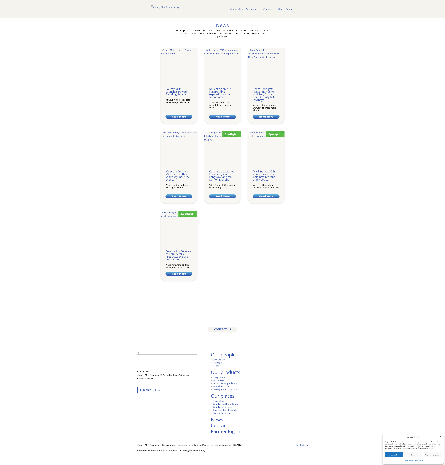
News (280, 9)
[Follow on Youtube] (144, 401)
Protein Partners (221, 413)
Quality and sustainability (226, 389)
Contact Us (222, 329)
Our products (252, 9)
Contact (290, 9)
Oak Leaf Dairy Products (225, 410)
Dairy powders (220, 377)
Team (216, 365)
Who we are (219, 359)
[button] (440, 437)
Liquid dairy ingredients (225, 383)
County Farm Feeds (222, 407)
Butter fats (218, 380)
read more (179, 116)
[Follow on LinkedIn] (139, 401)
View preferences (432, 455)
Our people (235, 9)
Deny (413, 455)
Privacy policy (418, 460)
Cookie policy (408, 460)
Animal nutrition (221, 386)
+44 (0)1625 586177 (150, 390)
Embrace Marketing (215, 450)
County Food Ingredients (225, 404)
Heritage (217, 362)
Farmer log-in (225, 431)
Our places (268, 9)
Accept (394, 455)
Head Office (218, 401)
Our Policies (302, 445)
